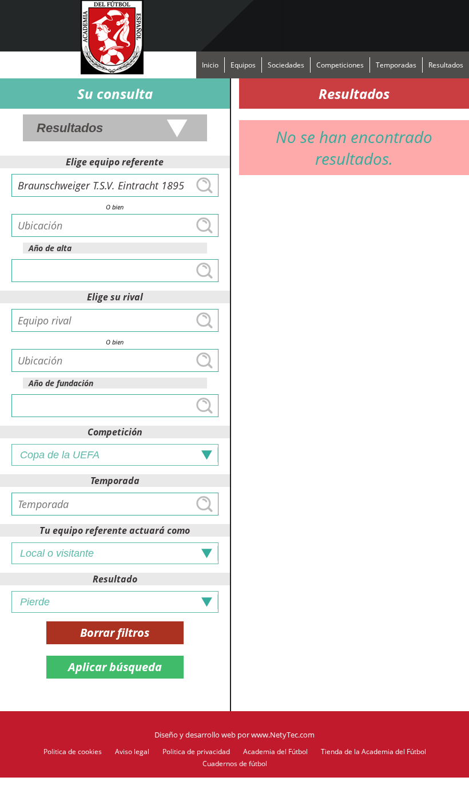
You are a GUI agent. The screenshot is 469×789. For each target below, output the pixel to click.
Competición (115, 432)
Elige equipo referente (115, 162)
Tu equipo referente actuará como (114, 530)
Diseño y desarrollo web (195, 734)
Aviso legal (132, 751)
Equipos (243, 65)
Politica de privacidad (196, 751)
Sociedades (286, 65)
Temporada (115, 480)
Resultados (445, 65)
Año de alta (50, 248)
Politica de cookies (72, 751)
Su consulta (115, 93)
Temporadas (396, 65)
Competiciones (340, 65)
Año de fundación (61, 383)
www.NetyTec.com (283, 734)
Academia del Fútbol (275, 751)
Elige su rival (115, 297)
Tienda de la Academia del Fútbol (373, 751)
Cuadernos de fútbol (234, 763)
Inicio (210, 65)
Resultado (115, 579)
